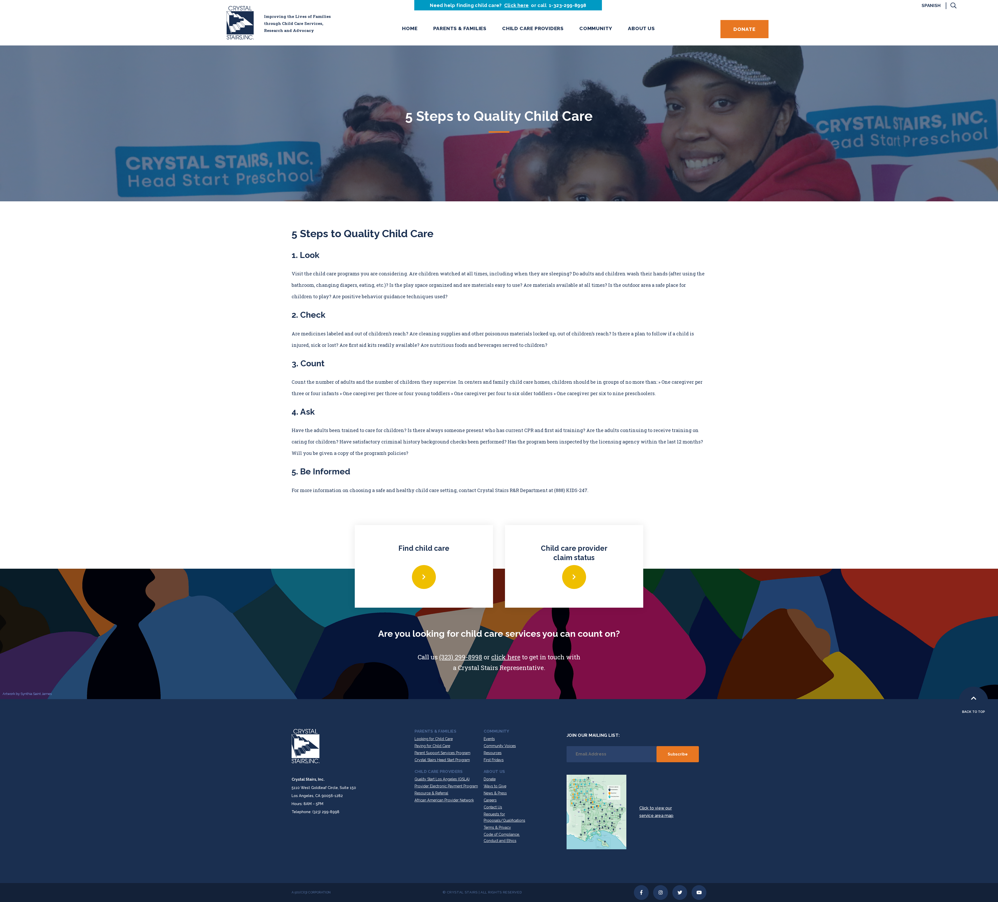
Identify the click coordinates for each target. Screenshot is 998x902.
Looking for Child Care (434, 739)
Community (595, 28)
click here (505, 657)
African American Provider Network (444, 800)
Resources (493, 753)
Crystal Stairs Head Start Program (442, 760)
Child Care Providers (533, 28)
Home (409, 28)
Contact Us (493, 807)
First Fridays (494, 760)
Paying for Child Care (432, 746)
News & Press (495, 793)
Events (489, 739)
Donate (744, 29)
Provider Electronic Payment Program (446, 786)
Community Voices (500, 746)
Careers (490, 800)
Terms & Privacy (497, 827)
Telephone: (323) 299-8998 (315, 812)
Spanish (931, 5)
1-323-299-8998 (567, 5)
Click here (516, 5)
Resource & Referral (431, 793)
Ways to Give (495, 786)
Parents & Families (460, 28)
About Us (641, 28)
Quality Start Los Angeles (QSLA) (442, 779)
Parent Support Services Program (442, 753)
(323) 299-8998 (460, 657)
